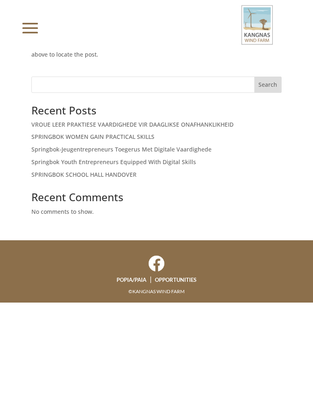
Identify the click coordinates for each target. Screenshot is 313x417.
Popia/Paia (131, 280)
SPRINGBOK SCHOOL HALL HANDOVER (84, 174)
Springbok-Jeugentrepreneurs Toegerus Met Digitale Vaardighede (121, 149)
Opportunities (175, 280)
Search (267, 84)
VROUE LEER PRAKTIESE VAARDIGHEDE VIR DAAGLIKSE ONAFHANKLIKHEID (132, 124)
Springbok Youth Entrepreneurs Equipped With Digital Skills (113, 162)
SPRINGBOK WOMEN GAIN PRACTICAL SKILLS (92, 136)
